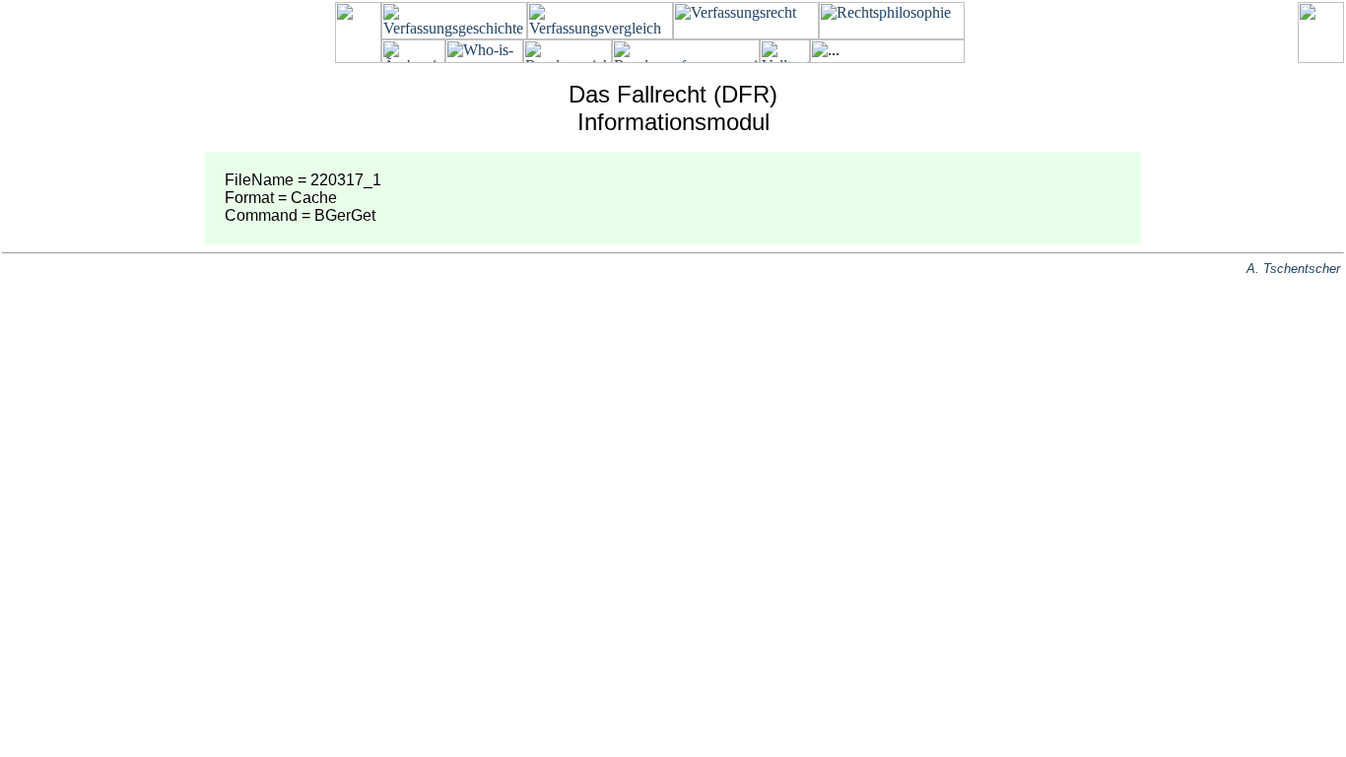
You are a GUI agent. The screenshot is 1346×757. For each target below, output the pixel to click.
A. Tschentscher (1293, 268)
